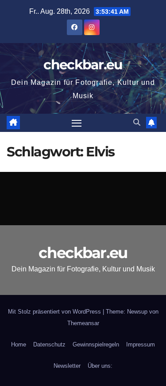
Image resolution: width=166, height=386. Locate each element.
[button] (136, 122)
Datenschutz (49, 344)
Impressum (140, 344)
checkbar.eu (82, 64)
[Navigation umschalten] (76, 123)
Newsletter (67, 365)
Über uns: (100, 365)
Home (18, 344)
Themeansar (83, 323)
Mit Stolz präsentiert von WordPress (55, 311)
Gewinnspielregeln (96, 344)
